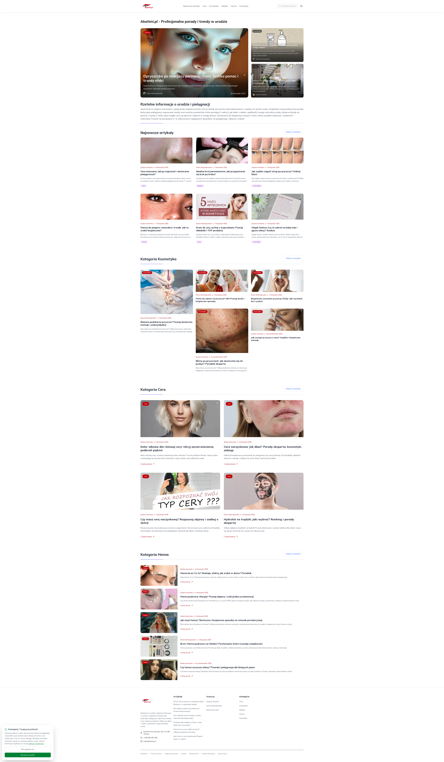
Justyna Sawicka (146, 167)
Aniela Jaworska (146, 442)
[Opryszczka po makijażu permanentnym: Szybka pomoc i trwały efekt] (194, 63)
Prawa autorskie (156, 753)
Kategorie (244, 696)
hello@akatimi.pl (149, 741)
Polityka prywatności (171, 753)
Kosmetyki (243, 6)
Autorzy (210, 696)
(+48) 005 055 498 (150, 738)
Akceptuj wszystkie (28, 755)
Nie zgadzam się (27, 749)
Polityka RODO (194, 753)
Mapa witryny (222, 753)
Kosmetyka (214, 6)
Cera (204, 6)
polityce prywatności (36, 744)
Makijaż (225, 6)
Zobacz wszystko (293, 132)
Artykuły (177, 696)
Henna (234, 6)
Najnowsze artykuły (191, 6)
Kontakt (183, 753)
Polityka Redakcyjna (208, 753)
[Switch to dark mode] (301, 6)
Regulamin (144, 753)
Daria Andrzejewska (204, 167)
